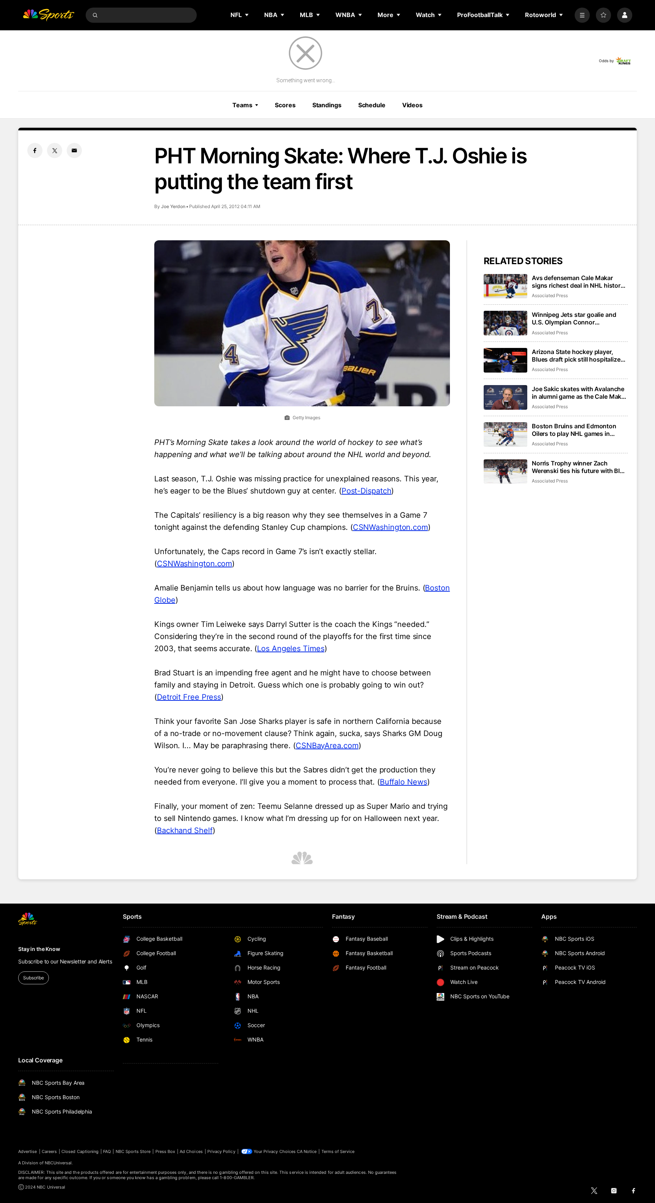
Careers (49, 1151)
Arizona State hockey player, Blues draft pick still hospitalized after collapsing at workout (578, 355)
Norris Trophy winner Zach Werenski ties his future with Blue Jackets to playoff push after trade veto (579, 467)
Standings (327, 105)
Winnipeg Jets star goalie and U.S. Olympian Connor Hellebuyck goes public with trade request (574, 318)
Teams (242, 105)
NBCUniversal (58, 1162)
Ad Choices (191, 1151)
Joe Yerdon (173, 206)
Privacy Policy (221, 1151)
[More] (582, 15)
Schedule (371, 105)
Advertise (27, 1151)
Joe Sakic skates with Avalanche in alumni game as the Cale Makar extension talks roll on (579, 392)
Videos (412, 105)
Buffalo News (403, 781)
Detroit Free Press (189, 697)
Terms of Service (338, 1151)
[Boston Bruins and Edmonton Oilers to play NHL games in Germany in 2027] (505, 434)
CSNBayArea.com (327, 745)
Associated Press (550, 295)
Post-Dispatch (367, 490)
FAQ (107, 1151)
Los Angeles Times (290, 648)
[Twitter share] (54, 150)
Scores (285, 105)
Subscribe (33, 978)
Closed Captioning (80, 1151)
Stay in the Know (39, 949)
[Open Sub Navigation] (247, 15)
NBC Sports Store (133, 1151)
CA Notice (307, 1151)
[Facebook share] (34, 150)
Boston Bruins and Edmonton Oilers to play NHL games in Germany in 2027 (574, 429)
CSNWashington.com (390, 527)
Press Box (165, 1151)
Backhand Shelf (185, 830)
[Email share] (74, 150)
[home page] (48, 15)
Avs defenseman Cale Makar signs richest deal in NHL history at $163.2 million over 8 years (578, 281)
